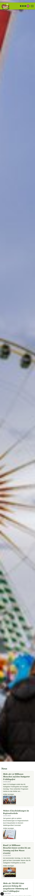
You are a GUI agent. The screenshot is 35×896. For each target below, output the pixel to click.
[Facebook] (20, 6)
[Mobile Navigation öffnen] (32, 6)
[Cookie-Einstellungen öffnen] (2, 894)
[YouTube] (25, 6)
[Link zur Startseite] (5, 6)
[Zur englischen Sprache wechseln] (28, 6)
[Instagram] (23, 6)
